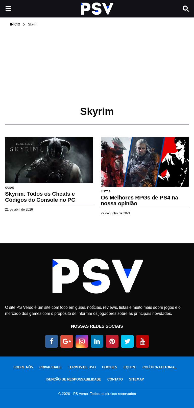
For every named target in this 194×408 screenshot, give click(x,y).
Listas (105, 191)
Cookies (109, 367)
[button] (8, 9)
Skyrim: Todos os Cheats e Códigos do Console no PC (40, 197)
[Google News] (66, 341)
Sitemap (136, 379)
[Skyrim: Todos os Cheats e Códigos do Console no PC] (49, 160)
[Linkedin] (97, 341)
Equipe (130, 367)
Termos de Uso (82, 367)
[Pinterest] (112, 341)
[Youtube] (142, 341)
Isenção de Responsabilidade (73, 379)
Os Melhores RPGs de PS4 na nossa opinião (139, 200)
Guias (9, 187)
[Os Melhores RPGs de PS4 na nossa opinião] (145, 162)
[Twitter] (127, 341)
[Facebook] (51, 341)
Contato (115, 379)
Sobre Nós (23, 367)
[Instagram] (82, 341)
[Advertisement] (97, 64)
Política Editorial (159, 367)
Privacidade (50, 367)
